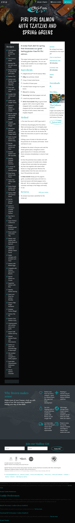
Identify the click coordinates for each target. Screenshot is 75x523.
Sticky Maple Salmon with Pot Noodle (12, 188)
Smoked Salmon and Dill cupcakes (12, 153)
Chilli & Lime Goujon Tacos (12, 101)
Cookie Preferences (10, 491)
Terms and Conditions (57, 474)
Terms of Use (48, 474)
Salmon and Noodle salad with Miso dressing (12, 82)
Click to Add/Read (55, 57)
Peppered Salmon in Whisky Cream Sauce (12, 249)
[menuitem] (57, 86)
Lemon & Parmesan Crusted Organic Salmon (11, 209)
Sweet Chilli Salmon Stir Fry (12, 332)
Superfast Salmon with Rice (12, 285)
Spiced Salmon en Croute (11, 278)
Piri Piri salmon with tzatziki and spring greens (12, 116)
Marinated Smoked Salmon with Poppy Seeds (12, 131)
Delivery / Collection (10, 476)
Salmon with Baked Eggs (12, 264)
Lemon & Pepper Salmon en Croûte (11, 108)
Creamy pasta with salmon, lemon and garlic (12, 326)
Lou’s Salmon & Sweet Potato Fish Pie (12, 53)
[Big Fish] (37, 9)
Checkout (68, 2)
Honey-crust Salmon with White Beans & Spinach (12, 241)
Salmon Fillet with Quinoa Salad (12, 194)
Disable (6, 520)
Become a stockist (56, 2)
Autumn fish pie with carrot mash (12, 65)
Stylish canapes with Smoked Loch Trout (12, 258)
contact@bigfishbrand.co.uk (12, 474)
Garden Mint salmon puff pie (12, 96)
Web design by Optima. (21, 476)
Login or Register (42, 2)
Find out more (56, 122)
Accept (2, 491)
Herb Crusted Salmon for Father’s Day (12, 138)
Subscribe (57, 449)
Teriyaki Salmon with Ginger (12, 124)
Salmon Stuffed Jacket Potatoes (12, 227)
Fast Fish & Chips (11, 217)
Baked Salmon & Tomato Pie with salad (12, 71)
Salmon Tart (11, 76)
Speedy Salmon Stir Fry (12, 290)
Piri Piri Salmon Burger (10, 201)
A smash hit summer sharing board (12, 168)
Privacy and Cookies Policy (37, 474)
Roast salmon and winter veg (12, 233)
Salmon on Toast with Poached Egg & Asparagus (12, 347)
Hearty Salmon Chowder (11, 371)
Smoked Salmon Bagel (12, 310)
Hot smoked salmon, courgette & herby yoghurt (12, 355)
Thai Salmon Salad (55, 106)
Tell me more (38, 509)
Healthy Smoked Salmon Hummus (10, 161)
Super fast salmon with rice (11, 181)
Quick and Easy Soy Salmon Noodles (11, 297)
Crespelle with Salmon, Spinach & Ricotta (12, 271)
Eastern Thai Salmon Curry (12, 319)
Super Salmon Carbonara (12, 221)
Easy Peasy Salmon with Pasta (12, 175)
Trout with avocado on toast (11, 89)
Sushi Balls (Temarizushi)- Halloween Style (12, 364)
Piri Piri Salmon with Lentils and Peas (12, 146)
